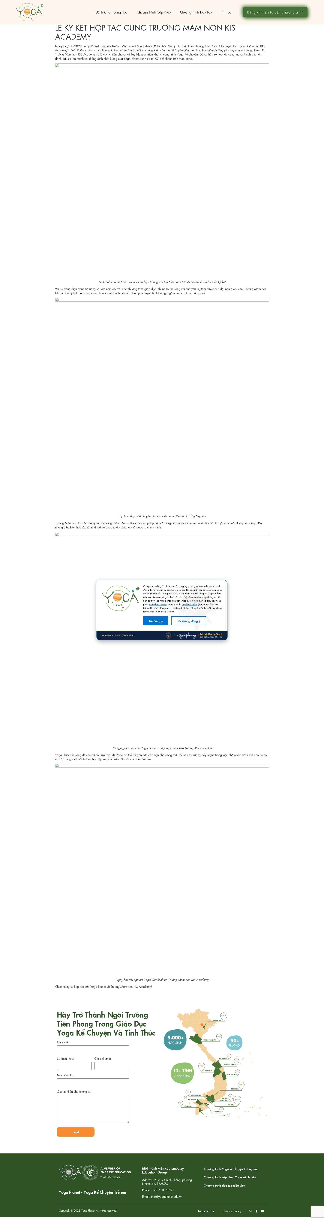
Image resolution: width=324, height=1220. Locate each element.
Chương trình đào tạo (196, 12)
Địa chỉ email (103, 1059)
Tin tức (226, 12)
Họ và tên (63, 1042)
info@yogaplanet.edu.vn (166, 1196)
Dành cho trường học (111, 12)
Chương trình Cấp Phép (154, 12)
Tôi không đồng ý (188, 621)
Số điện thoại (65, 1059)
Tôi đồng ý (156, 621)
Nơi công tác (65, 1075)
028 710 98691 (163, 1190)
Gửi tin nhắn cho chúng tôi (74, 1092)
